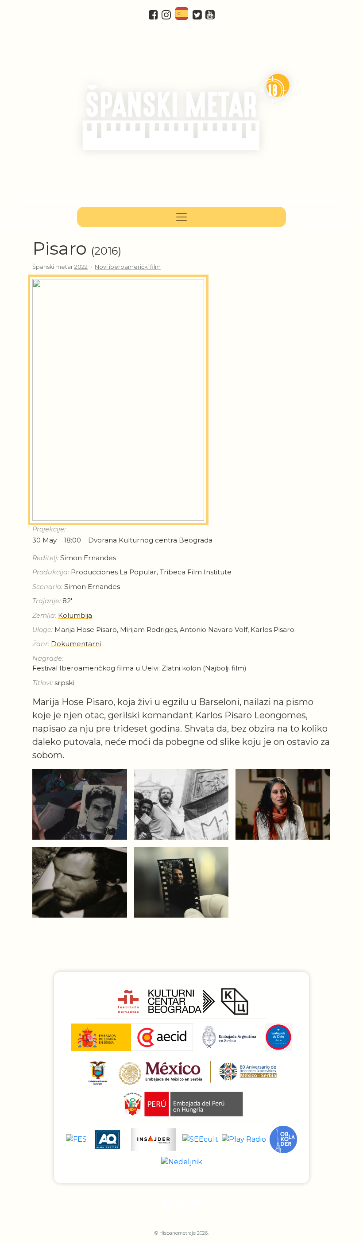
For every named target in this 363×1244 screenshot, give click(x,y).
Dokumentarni (76, 643)
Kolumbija (75, 615)
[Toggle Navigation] (181, 217)
